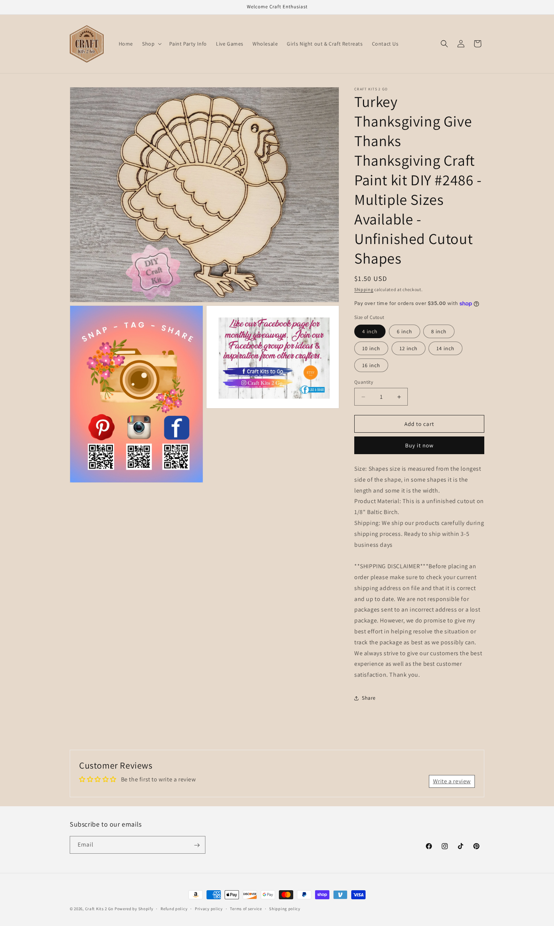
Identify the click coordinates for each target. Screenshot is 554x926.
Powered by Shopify (134, 908)
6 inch (404, 331)
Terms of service (246, 908)
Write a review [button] (452, 781)
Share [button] (369, 698)
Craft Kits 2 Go (99, 908)
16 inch (371, 365)
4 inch (370, 331)
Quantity (363, 382)
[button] (151, 44)
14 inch (445, 348)
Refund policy (174, 908)
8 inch (439, 331)
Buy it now (419, 445)
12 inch (408, 348)
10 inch (371, 348)
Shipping (363, 289)
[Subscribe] (196, 845)
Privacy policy (209, 908)
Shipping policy (284, 908)
